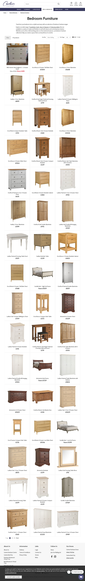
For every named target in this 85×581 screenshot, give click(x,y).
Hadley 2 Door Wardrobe (17, 99)
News (52, 550)
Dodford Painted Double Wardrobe (68, 286)
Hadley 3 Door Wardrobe (17, 224)
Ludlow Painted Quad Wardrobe (42, 532)
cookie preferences (10, 573)
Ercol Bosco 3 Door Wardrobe (68, 131)
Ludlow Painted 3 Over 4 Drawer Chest (67, 532)
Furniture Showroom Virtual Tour (9, 558)
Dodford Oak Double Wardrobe (42, 224)
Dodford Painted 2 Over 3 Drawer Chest (17, 193)
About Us (6, 550)
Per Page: (62, 37)
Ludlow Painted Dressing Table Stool (17, 256)
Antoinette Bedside (42, 470)
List (79, 37)
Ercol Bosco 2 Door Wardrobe (67, 67)
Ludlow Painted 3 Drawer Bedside (17, 346)
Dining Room (58, 9)
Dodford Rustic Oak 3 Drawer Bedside (42, 131)
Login (36, 550)
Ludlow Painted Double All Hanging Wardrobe (17, 379)
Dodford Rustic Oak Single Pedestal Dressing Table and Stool (42, 347)
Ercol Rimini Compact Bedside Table (17, 131)
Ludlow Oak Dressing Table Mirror (67, 470)
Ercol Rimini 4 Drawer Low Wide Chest (42, 440)
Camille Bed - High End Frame (42, 286)
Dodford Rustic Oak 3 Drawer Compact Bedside (42, 161)
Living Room (36, 9)
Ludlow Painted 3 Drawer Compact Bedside (42, 501)
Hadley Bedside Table (42, 256)
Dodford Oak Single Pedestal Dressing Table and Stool (42, 100)
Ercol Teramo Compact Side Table (17, 440)
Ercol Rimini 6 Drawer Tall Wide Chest (17, 286)
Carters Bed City (8, 555)
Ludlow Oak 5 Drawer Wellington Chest (17, 316)
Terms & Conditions (25, 552)
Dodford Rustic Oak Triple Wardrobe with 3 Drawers (68, 161)
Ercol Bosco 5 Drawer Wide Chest (17, 161)
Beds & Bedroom (47, 9)
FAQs (36, 557)
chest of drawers (44, 27)
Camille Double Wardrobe (68, 500)
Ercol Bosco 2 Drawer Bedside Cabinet (67, 256)
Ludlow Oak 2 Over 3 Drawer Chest (17, 470)
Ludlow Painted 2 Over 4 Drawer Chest (67, 193)
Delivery (22, 550)
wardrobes (33, 27)
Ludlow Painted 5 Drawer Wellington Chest (68, 100)
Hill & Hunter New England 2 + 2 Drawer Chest (17, 68)
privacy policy (41, 571)
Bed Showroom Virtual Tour (10, 562)
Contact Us (38, 552)
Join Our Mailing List (56, 552)
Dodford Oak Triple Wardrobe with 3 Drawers (68, 347)
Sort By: (44, 37)
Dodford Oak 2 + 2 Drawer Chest (17, 532)
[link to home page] (9, 4)
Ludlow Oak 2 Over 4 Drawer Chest (67, 410)
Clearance (27, 9)
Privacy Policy (23, 555)
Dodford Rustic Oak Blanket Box (42, 410)
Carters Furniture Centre (10, 552)
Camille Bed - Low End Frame (68, 440)
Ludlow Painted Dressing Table (17, 500)
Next (17, 538)
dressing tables (55, 27)
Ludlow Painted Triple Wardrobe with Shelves (67, 379)
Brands (19, 9)
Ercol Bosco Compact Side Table (42, 316)
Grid (75, 37)
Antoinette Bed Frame (42, 378)
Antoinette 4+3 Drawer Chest (17, 410)
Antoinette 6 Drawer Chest (67, 316)
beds (37, 27)
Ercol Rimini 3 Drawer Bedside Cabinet (42, 193)
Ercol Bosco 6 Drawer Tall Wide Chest (42, 67)
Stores (37, 555)
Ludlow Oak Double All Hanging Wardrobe (67, 225)
